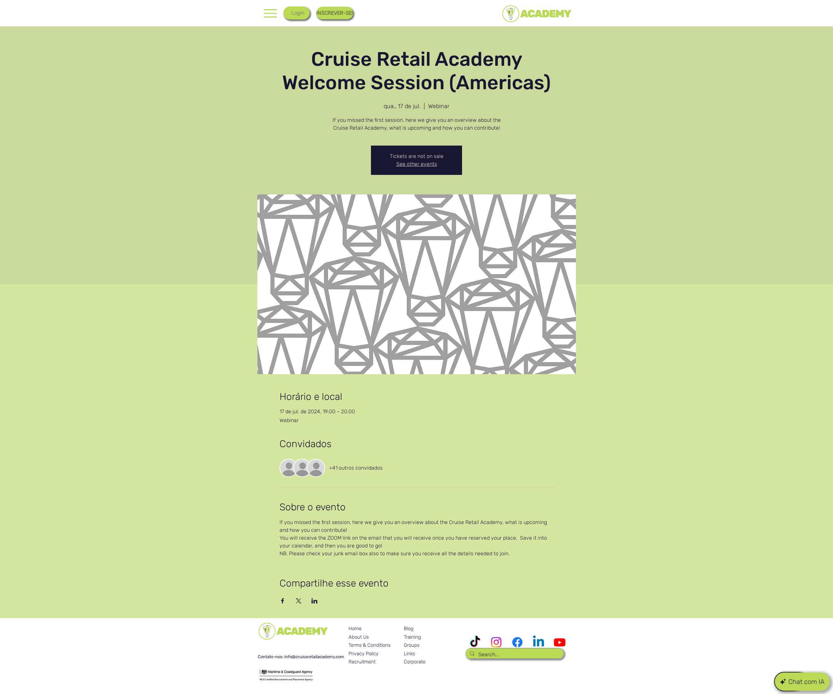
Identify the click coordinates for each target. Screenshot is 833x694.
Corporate (414, 662)
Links (409, 654)
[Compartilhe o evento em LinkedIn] (314, 600)
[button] (334, 13)
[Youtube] (560, 642)
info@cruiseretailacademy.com (314, 656)
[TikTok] (475, 642)
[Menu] (270, 13)
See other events (416, 164)
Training (412, 637)
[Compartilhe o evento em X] (298, 600)
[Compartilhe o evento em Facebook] (283, 600)
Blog (409, 628)
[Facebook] (517, 642)
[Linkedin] (538, 642)
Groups (411, 645)
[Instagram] (496, 642)
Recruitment (362, 662)
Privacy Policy (363, 654)
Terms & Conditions (369, 645)
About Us (358, 637)
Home (355, 628)
